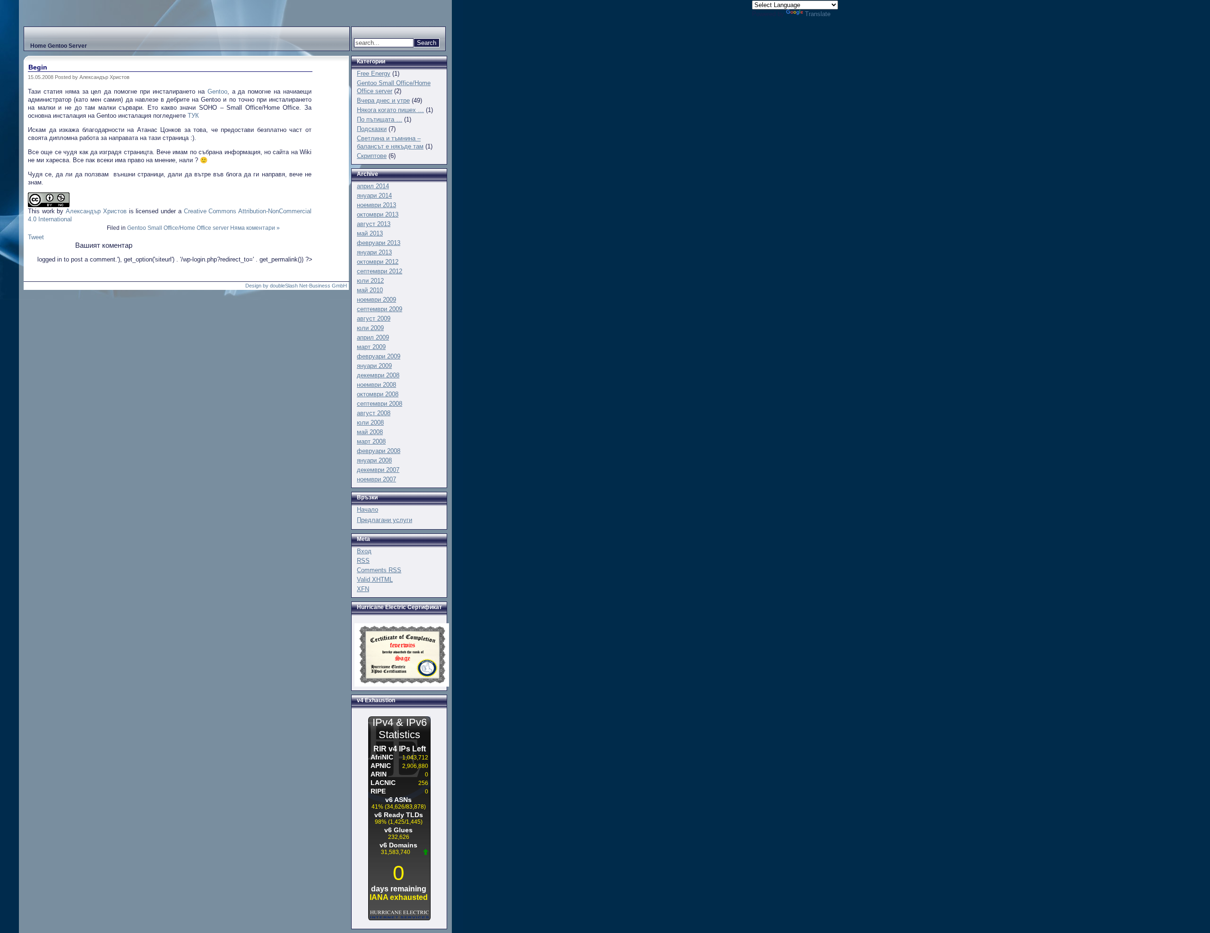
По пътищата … (379, 119)
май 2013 (370, 233)
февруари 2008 (378, 450)
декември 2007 (378, 469)
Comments (379, 570)
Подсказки (372, 128)
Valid (375, 579)
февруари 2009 (378, 356)
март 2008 (371, 441)
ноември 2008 (376, 384)
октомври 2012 (377, 261)
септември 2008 (379, 403)
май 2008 (370, 432)
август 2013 (373, 223)
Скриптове (372, 155)
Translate (817, 13)
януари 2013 (374, 252)
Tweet (36, 237)
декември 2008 (378, 375)
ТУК (193, 115)
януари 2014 (374, 195)
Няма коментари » (255, 228)
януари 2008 (374, 460)
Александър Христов (96, 211)
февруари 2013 (378, 242)
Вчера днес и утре (383, 100)
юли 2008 (370, 422)
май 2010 (370, 290)
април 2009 (373, 337)
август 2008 (373, 413)
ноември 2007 (376, 479)
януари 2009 (374, 365)
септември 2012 (379, 271)
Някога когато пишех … (390, 109)
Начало (367, 509)
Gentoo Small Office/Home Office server (178, 228)
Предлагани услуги (384, 519)
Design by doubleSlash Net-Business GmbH (296, 285)
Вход (364, 551)
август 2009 (373, 318)
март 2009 (371, 346)
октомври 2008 (377, 394)
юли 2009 (370, 327)
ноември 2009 (376, 299)
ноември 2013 (376, 205)
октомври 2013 (377, 214)
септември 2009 (379, 309)
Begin (37, 67)
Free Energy (373, 73)
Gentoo (217, 91)
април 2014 (373, 186)
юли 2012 (370, 280)
